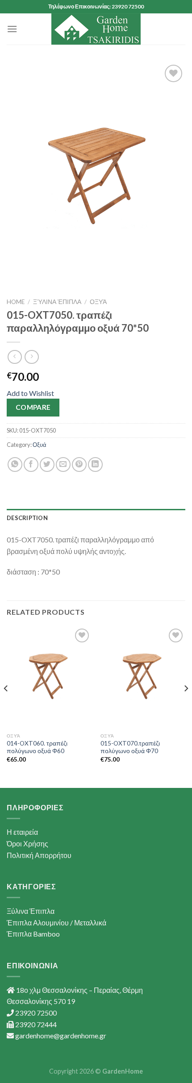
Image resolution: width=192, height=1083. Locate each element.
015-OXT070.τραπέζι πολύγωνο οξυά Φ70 (130, 747)
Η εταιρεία (22, 832)
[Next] (185, 706)
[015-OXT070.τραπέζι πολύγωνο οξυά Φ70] (142, 677)
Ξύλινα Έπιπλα (57, 301)
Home (16, 301)
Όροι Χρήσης (27, 843)
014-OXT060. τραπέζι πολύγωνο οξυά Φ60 (37, 747)
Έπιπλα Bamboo (33, 933)
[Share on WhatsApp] (15, 464)
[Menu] (12, 29)
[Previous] (6, 706)
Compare (33, 407)
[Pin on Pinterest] (79, 464)
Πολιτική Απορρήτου (39, 855)
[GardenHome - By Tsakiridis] (96, 29)
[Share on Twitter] (47, 464)
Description (27, 517)
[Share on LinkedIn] (95, 464)
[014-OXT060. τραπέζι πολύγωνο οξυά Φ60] (49, 677)
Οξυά (98, 301)
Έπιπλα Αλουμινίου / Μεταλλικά (56, 922)
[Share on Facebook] (31, 464)
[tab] (96, 518)
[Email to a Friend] (63, 464)
